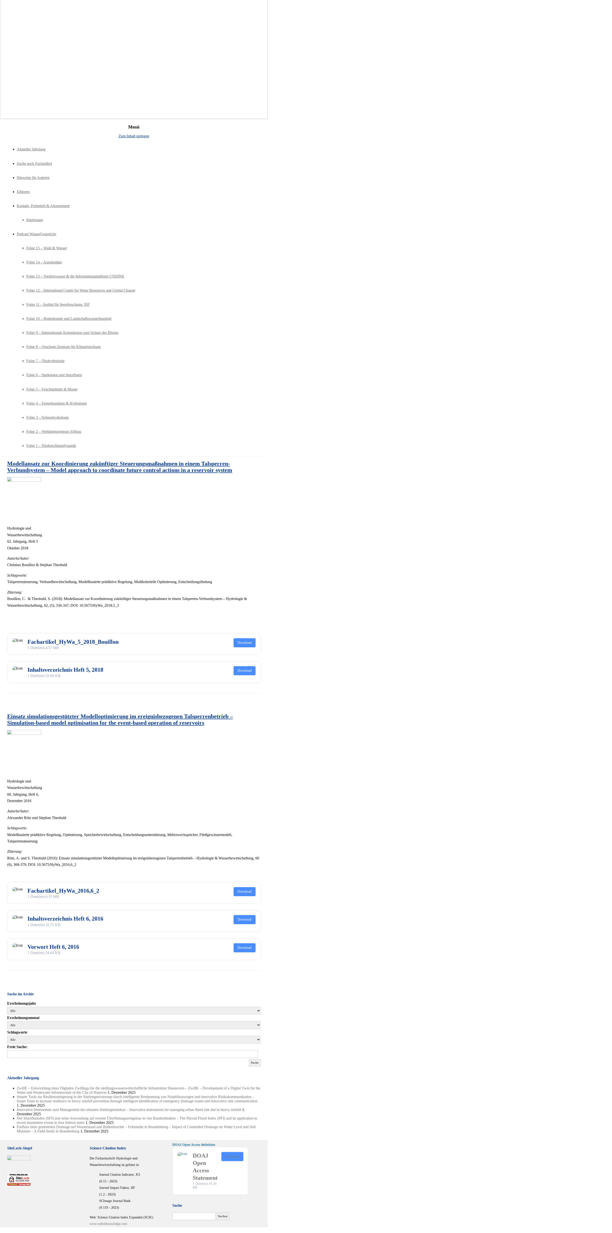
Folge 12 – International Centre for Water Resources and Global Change (80, 290)
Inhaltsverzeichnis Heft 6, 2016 (65, 919)
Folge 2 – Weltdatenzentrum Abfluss (53, 431)
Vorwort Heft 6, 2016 (53, 947)
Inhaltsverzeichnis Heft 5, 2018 (65, 670)
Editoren (23, 192)
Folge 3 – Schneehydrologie (47, 417)
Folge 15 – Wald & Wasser (46, 248)
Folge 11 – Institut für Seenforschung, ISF (58, 304)
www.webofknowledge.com (108, 1224)
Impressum (34, 220)
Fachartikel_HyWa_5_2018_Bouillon (73, 642)
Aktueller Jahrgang (31, 149)
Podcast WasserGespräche (36, 234)
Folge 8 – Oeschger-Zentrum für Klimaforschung (63, 347)
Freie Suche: (17, 1047)
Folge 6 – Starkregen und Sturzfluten (54, 375)
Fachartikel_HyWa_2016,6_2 (63, 891)
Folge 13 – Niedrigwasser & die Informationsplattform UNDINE (75, 276)
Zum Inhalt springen (134, 136)
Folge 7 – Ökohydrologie (45, 361)
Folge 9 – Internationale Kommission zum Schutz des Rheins (72, 333)
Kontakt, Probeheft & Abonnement (43, 206)
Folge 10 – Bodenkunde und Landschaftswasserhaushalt (68, 318)
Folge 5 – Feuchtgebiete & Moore (51, 389)
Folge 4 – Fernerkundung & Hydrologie (56, 403)
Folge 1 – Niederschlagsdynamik (51, 446)
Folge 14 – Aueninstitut (44, 262)
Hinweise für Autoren (33, 178)
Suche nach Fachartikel (34, 163)
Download (244, 642)
